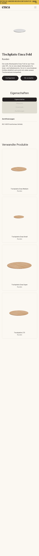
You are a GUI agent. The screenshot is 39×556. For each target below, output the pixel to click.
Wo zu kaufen (28, 78)
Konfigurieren (10, 78)
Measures (19, 103)
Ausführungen (19, 111)
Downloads (19, 107)
